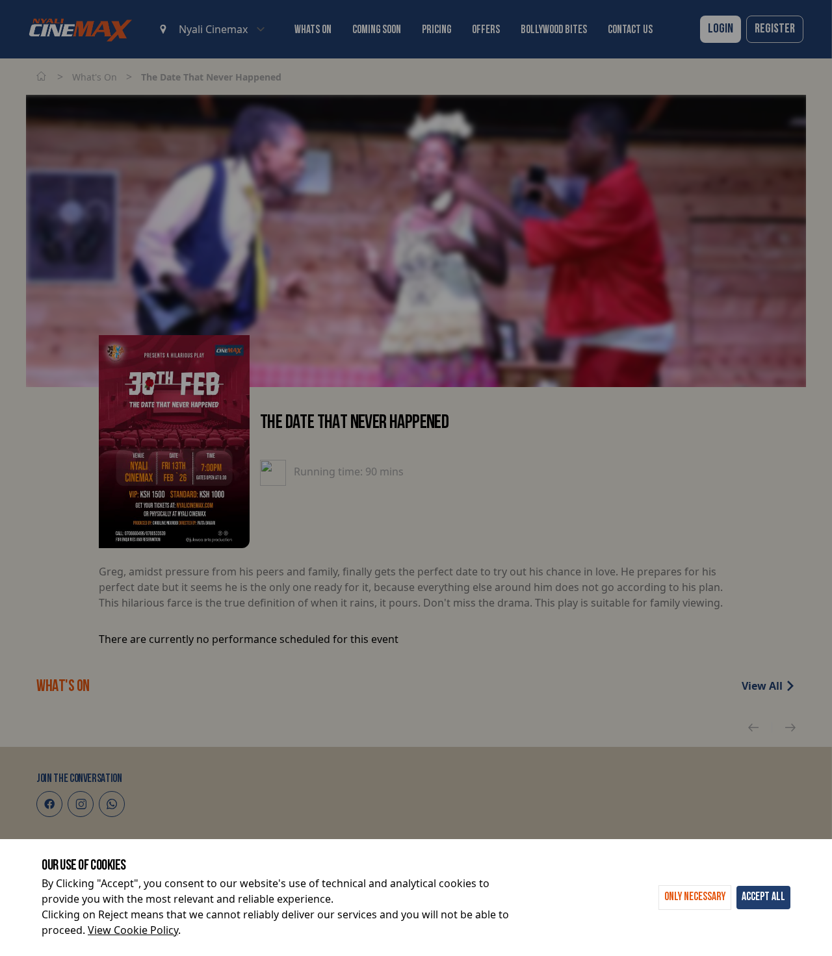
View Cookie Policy (133, 930)
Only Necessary (694, 897)
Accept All (763, 897)
